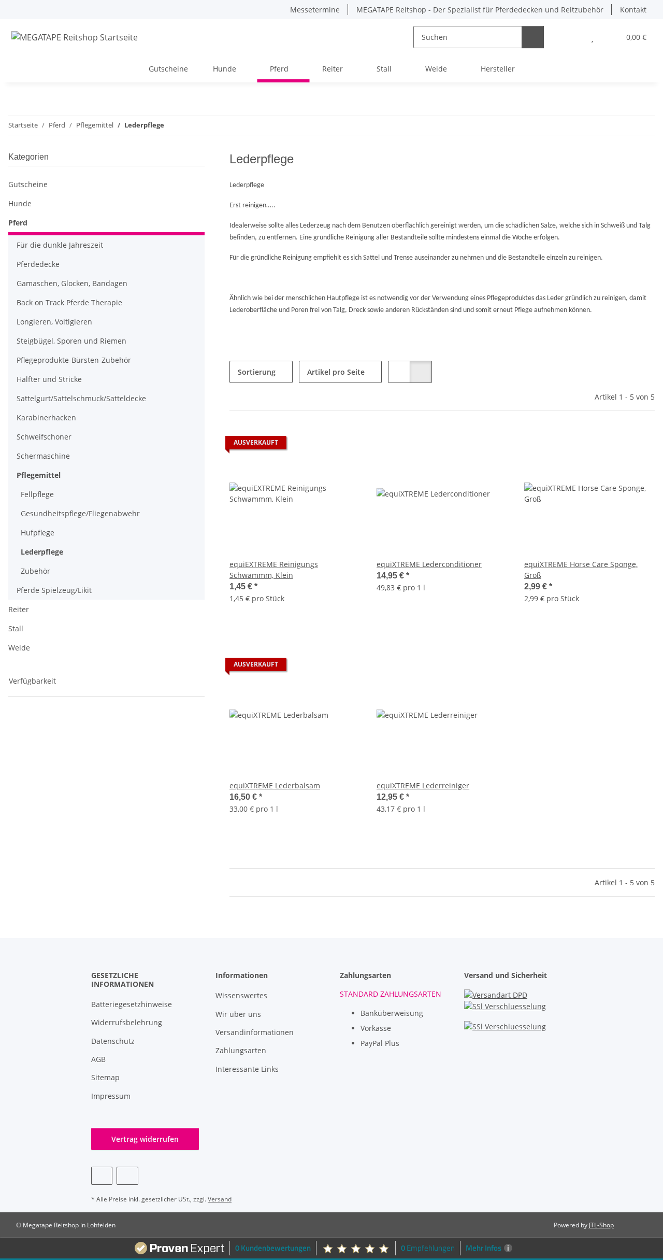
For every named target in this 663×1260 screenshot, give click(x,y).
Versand (220, 1199)
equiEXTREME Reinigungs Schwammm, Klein (273, 569)
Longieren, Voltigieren (54, 322)
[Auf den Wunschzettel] (342, 445)
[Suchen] (533, 37)
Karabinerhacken (46, 417)
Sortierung (257, 372)
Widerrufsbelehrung (126, 1022)
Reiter (18, 609)
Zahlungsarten (240, 1050)
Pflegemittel (39, 475)
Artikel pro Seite (336, 372)
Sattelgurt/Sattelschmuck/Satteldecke (81, 398)
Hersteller (498, 69)
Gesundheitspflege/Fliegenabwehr (80, 513)
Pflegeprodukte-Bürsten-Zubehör (74, 360)
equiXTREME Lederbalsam (274, 785)
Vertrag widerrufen (145, 1139)
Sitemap (105, 1077)
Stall (15, 628)
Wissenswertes (241, 995)
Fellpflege (37, 494)
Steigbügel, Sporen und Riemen (71, 341)
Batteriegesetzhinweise (131, 1004)
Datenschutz (113, 1041)
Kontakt (633, 10)
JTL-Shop (601, 1225)
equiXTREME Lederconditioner (429, 564)
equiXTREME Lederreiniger (423, 785)
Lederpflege (42, 552)
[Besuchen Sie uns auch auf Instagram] (127, 1176)
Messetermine (315, 10)
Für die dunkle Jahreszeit (60, 245)
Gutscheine (28, 184)
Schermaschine (43, 456)
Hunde (20, 203)
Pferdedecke (38, 264)
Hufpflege (37, 532)
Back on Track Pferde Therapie (69, 302)
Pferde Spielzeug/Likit (54, 590)
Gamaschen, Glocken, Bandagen (72, 283)
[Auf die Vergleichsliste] (315, 445)
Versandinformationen (254, 1032)
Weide (19, 648)
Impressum (111, 1096)
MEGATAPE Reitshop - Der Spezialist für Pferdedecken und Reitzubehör (479, 10)
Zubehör (35, 571)
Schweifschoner (44, 437)
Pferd (17, 223)
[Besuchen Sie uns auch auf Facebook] (101, 1176)
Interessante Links (247, 1069)
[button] (571, 37)
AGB (98, 1059)
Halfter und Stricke (49, 379)
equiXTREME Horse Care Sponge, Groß (581, 569)
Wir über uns (238, 1014)
